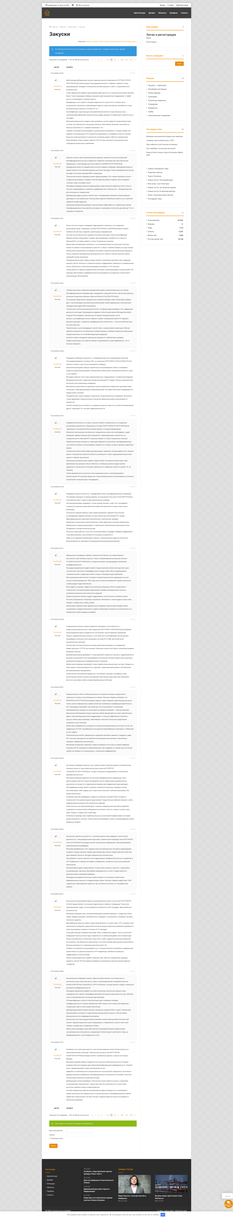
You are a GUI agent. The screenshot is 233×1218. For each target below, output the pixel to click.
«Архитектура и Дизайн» (61, 1211)
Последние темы (155, 199)
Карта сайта (169, 1211)
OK (163, 1215)
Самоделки (153, 104)
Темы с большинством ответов (160, 195)
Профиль (174, 13)
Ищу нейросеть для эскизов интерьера (161, 144)
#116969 (132, 894)
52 (115, 60)
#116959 (132, 416)
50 (107, 60)
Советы (184, 13)
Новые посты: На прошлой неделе (162, 187)
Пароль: (52, 1135)
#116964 (132, 687)
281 (126, 60)
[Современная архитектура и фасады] (47, 13)
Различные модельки (157, 100)
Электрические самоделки (159, 115)
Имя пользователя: (56, 1130)
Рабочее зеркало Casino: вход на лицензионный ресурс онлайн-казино (111, 41)
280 (122, 60)
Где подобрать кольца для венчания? (161, 148)
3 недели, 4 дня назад (110, 49)
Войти (53, 1146)
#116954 (132, 218)
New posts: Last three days (158, 184)
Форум (162, 5)
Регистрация (151, 42)
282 (131, 60)
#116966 (132, 829)
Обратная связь (182, 5)
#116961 (132, 548)
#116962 (132, 619)
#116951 (132, 73)
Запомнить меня (57, 1138)
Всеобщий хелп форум (157, 89)
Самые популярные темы (158, 169)
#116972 (132, 1042)
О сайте (171, 5)
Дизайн (152, 13)
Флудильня (152, 108)
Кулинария (72, 27)
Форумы (63, 27)
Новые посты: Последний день (160, 180)
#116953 (132, 150)
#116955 (132, 283)
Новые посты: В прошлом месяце (161, 191)
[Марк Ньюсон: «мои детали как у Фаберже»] (134, 1184)
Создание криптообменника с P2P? (160, 140)
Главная (54, 27)
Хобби (150, 112)
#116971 (132, 971)
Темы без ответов (155, 172)
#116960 (132, 487)
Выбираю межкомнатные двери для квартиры (164, 136)
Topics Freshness (154, 176)
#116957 (132, 351)
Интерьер (51, 1184)
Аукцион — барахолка (157, 85)
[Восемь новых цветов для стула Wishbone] (171, 1184)
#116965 (132, 758)
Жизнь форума (154, 93)
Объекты (162, 13)
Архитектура (139, 13)
